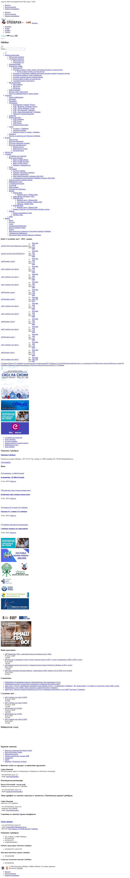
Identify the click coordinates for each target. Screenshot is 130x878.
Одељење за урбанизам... (17, 189)
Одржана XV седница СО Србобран (14, 511)
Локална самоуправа (12, 55)
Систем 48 (12, 185)
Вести (11, 220)
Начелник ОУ (17, 68)
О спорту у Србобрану (21, 128)
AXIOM (20, 868)
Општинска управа (15, 66)
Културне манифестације (17, 145)
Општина (8, 95)
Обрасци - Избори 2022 (25, 204)
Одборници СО (18, 62)
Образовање (13, 103)
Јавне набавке (14, 187)
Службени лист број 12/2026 (17, 703)
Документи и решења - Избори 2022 (29, 202)
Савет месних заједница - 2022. (24, 196)
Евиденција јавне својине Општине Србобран (25, 235)
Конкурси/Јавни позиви (17, 227)
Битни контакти (10, 7)
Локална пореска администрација (20, 180)
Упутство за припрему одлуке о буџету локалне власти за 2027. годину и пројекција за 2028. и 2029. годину (44, 659)
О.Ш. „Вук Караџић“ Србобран (24, 110)
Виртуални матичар (16, 158)
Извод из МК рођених (20, 160)
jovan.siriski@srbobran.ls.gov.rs (16, 827)
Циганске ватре (18, 150)
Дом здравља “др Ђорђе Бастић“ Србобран (23, 829)
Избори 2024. (17, 193)
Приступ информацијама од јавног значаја (23, 93)
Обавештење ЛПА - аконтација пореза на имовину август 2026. (29, 654)
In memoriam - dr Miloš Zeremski (12, 477)
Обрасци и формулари (20, 174)
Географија (13, 101)
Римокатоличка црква (20, 125)
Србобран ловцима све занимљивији (14, 528)
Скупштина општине (16, 59)
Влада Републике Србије (13, 752)
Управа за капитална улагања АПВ (17, 756)
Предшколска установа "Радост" (24, 104)
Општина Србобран (8, 455)
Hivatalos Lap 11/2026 (14, 714)
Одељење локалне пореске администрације (28, 77)
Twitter (7, 28)
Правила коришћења (12, 9)
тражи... (3, 49)
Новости (13, 481)
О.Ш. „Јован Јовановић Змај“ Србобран (27, 112)
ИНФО (7, 218)
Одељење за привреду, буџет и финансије (27, 75)
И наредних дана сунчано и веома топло (15, 494)
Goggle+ (8, 30)
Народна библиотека (16, 141)
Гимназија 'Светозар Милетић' (23, 114)
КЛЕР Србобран (14, 90)
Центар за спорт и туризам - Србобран (26, 132)
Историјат (12, 99)
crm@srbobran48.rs (12, 776)
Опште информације (16, 97)
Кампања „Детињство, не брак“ (16, 761)
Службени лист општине (17, 156)
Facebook (8, 26)
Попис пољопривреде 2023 (22, 213)
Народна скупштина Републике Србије (18, 750)
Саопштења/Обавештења (17, 226)
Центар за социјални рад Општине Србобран (24, 136)
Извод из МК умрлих (20, 163)
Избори (11, 191)
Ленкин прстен (18, 147)
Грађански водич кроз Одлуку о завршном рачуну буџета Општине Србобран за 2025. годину (39, 665)
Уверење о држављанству (22, 165)
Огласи (11, 229)
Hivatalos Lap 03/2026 (14, 708)
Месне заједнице (15, 82)
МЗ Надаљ (16, 88)
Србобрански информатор (18, 233)
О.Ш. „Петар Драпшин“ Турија (24, 108)
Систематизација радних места (23, 81)
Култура (7, 138)
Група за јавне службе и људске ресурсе (31, 71)
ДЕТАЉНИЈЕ (6, 462)
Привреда (12, 134)
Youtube (7, 32)
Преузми (35, 299)
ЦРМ (10, 216)
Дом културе (13, 139)
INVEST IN (9, 152)
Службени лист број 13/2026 (17, 697)
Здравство (12, 115)
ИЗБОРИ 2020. (18, 205)
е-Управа (8, 154)
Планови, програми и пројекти (24, 172)
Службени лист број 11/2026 (17, 719)
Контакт (8, 5)
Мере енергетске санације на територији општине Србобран (30, 231)
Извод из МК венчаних (21, 161)
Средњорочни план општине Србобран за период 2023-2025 (34, 178)
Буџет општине (10, 439)
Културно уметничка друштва (19, 143)
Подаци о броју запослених (18, 92)
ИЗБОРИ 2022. (18, 198)
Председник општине (16, 57)
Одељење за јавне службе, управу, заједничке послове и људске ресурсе (38, 70)
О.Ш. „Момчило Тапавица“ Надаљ (25, 106)
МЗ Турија (16, 86)
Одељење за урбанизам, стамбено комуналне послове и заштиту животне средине (41, 73)
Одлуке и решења (19, 171)
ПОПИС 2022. (18, 215)
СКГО (7, 759)
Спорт (11, 126)
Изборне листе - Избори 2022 (27, 200)
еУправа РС (9, 758)
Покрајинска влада (11, 754)
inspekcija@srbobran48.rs (14, 791)
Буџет (11, 167)
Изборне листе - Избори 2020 (27, 207)
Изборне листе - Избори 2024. (27, 194)
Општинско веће (15, 64)
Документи (13, 169)
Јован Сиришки (7, 822)
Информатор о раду (16, 182)
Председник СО (18, 60)
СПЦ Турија (17, 121)
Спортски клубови (19, 130)
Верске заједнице (15, 117)
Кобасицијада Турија (20, 149)
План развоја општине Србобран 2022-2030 (28, 176)
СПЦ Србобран (18, 119)
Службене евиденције (16, 183)
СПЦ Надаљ (17, 123)
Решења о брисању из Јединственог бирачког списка (31, 209)
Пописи (11, 211)
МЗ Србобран (17, 84)
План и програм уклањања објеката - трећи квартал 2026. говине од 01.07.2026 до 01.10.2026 (39, 670)
